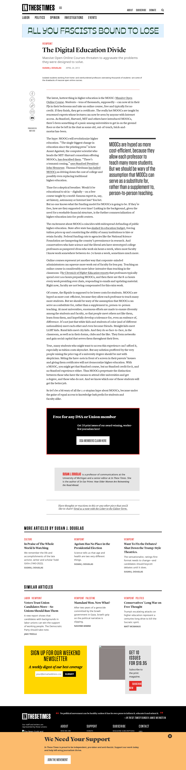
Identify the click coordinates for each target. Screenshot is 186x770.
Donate (152, 10)
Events (92, 17)
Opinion (55, 17)
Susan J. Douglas (51, 68)
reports (104, 273)
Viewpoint (47, 43)
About (130, 10)
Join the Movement (57, 759)
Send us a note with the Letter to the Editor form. (101, 508)
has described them (69, 159)
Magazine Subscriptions (124, 731)
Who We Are (66, 731)
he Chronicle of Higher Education (81, 273)
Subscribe (141, 10)
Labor (26, 17)
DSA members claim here (93, 440)
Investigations (74, 17)
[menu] (60, 8)
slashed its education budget (108, 228)
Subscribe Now (135, 686)
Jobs (140, 731)
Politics (40, 17)
